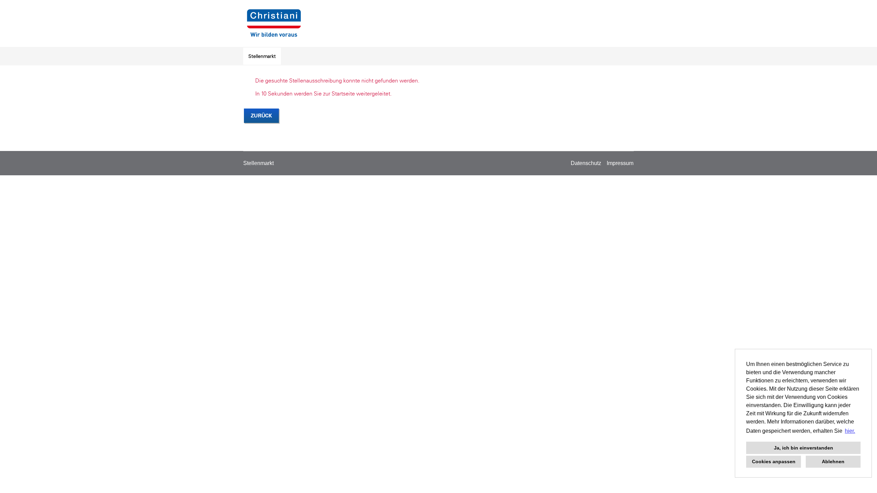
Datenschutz (586, 163)
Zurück (261, 115)
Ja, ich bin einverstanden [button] (803, 448)
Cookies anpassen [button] (773, 461)
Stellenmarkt (262, 56)
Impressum (620, 163)
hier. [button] (850, 431)
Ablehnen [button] (833, 461)
